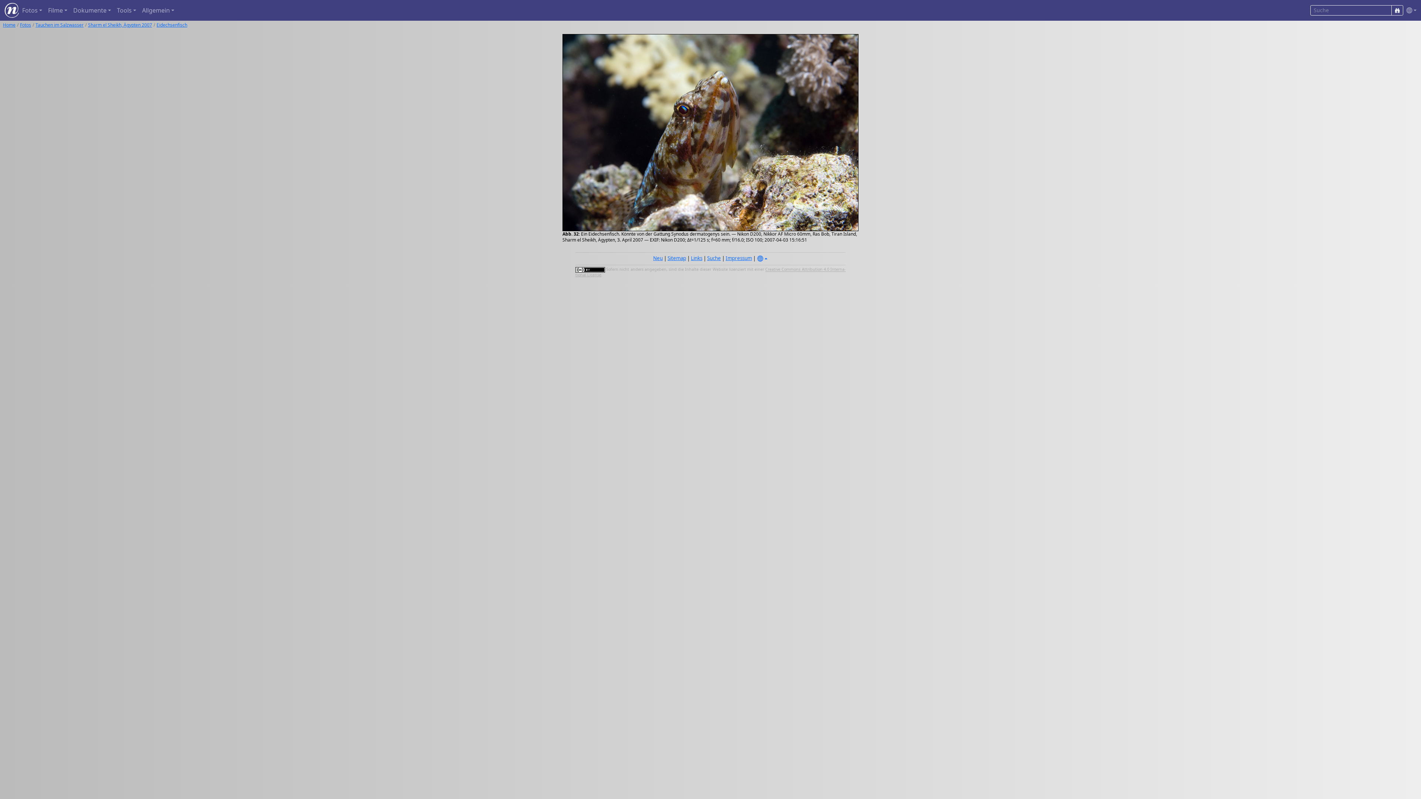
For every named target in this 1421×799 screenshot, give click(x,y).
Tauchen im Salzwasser (60, 25)
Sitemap (677, 258)
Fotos (25, 25)
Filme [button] (55, 10)
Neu (658, 258)
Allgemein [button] (156, 10)
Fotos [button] (30, 10)
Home (9, 25)
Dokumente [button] (90, 10)
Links (696, 258)
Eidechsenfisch (172, 25)
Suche (714, 258)
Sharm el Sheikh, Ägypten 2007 (120, 25)
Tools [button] (124, 10)
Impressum (739, 258)
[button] (1410, 10)
